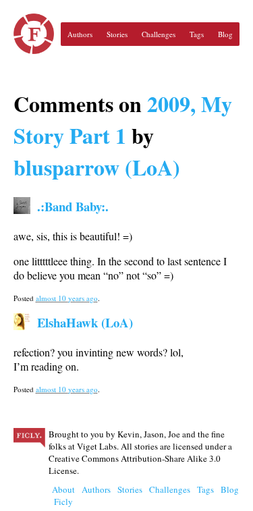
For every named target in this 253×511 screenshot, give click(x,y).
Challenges (158, 34)
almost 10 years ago (67, 298)
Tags (197, 34)
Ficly (33, 34)
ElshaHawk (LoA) (85, 322)
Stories (117, 34)
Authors (79, 34)
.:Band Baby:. (73, 206)
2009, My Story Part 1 (122, 119)
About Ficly (63, 495)
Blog (225, 34)
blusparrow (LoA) (96, 167)
